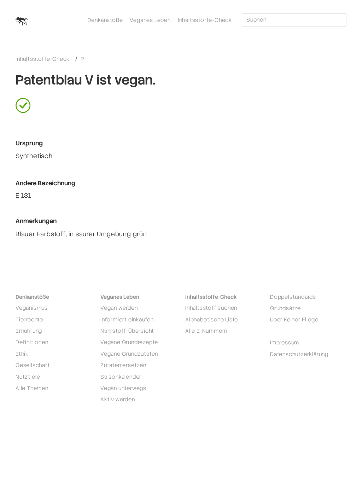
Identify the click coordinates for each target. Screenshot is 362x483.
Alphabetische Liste (211, 319)
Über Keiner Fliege (294, 319)
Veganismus (32, 307)
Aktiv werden (117, 399)
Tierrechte (29, 319)
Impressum (284, 342)
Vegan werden (119, 307)
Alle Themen (32, 388)
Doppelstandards (293, 296)
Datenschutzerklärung (299, 354)
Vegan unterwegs (123, 388)
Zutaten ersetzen (123, 365)
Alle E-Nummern (206, 330)
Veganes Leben (150, 20)
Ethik (22, 353)
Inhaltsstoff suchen (211, 307)
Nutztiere (28, 376)
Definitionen (32, 342)
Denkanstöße (105, 20)
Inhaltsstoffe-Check (205, 20)
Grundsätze (285, 308)
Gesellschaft (33, 365)
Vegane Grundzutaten (129, 353)
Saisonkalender (120, 376)
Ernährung (29, 330)
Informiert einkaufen (127, 319)
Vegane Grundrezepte (129, 342)
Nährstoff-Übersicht (127, 330)
